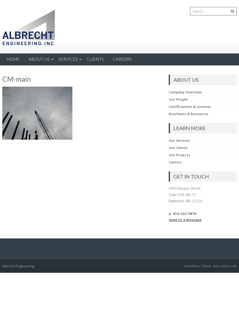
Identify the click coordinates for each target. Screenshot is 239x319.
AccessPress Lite (225, 266)
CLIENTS (95, 59)
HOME (13, 59)
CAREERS (122, 59)
